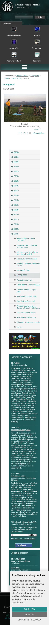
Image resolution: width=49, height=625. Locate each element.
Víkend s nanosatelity (19, 365)
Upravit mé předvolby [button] (29, 620)
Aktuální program (19, 553)
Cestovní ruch (37, 48)
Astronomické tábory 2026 (20, 430)
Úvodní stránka (22, 76)
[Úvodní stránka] (7, 7)
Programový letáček (14, 61)
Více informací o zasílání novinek (23, 538)
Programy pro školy (14, 35)
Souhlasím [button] (29, 609)
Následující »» (38, 133)
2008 (7, 78)
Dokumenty (37, 61)
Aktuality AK (14, 48)
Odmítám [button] (29, 614)
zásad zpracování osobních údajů (21, 530)
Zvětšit (36, 129)
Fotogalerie (34, 76)
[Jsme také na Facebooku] (23, 547)
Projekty (37, 35)
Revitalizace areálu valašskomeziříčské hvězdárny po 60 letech (23, 478)
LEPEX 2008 (16, 78)
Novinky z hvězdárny (21, 357)
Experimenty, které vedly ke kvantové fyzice (21, 571)
